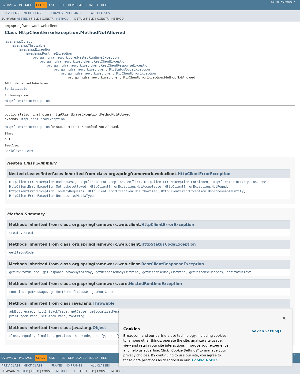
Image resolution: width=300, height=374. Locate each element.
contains (16, 292)
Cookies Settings (265, 331)
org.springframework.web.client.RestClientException (83, 61)
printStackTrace (23, 316)
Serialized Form (19, 151)
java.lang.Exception (35, 49)
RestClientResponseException (172, 264)
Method (62, 18)
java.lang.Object (18, 41)
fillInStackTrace (52, 311)
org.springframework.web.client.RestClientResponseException (98, 65)
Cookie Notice (204, 360)
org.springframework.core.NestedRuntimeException (76, 57)
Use (52, 5)
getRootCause (103, 292)
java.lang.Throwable (28, 45)
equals (28, 336)
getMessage (37, 292)
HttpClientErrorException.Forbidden (176, 182)
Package (25, 5)
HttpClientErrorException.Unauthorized (122, 191)
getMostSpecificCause (69, 292)
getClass (63, 336)
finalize (44, 336)
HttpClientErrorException (27, 101)
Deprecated (77, 5)
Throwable (104, 303)
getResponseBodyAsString (117, 272)
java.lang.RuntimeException (49, 53)
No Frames (74, 13)
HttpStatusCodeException (168, 244)
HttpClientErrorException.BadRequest (42, 182)
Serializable (16, 88)
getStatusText (239, 272)
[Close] (284, 318)
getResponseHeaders (206, 272)
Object (99, 327)
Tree (61, 5)
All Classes (100, 13)
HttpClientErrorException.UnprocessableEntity (202, 191)
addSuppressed (21, 311)
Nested (22, 18)
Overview (8, 5)
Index (93, 5)
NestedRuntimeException (155, 283)
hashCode (82, 336)
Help (104, 5)
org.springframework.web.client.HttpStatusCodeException (102, 69)
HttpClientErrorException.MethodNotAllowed (47, 186)
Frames (57, 13)
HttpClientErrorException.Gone (239, 182)
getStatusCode (21, 252)
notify (99, 336)
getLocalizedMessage (107, 311)
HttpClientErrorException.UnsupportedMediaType (51, 196)
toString (76, 316)
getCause (78, 311)
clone (14, 336)
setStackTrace (53, 316)
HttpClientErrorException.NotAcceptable (125, 186)
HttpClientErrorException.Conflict (109, 182)
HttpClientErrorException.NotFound (196, 186)
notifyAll (117, 336)
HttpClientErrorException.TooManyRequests (46, 191)
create (14, 233)
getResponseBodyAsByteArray (67, 272)
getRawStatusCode (24, 272)
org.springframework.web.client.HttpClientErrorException (108, 73)
